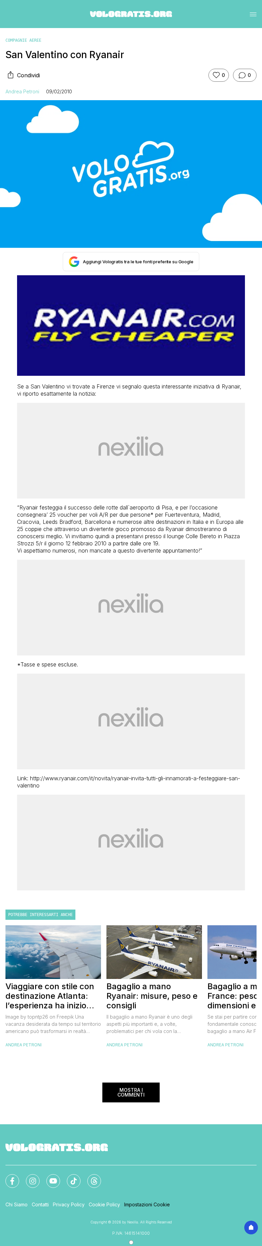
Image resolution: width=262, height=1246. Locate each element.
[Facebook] (8, 1177)
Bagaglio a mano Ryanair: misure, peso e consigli (152, 996)
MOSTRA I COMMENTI (131, 1092)
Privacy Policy (69, 1204)
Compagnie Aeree (23, 40)
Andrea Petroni (22, 91)
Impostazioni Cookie (147, 1204)
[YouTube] (49, 1177)
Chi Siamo (16, 1204)
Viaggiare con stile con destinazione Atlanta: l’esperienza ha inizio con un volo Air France (49, 996)
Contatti (40, 1204)
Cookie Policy (104, 1204)
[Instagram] (28, 1177)
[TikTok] (69, 1177)
